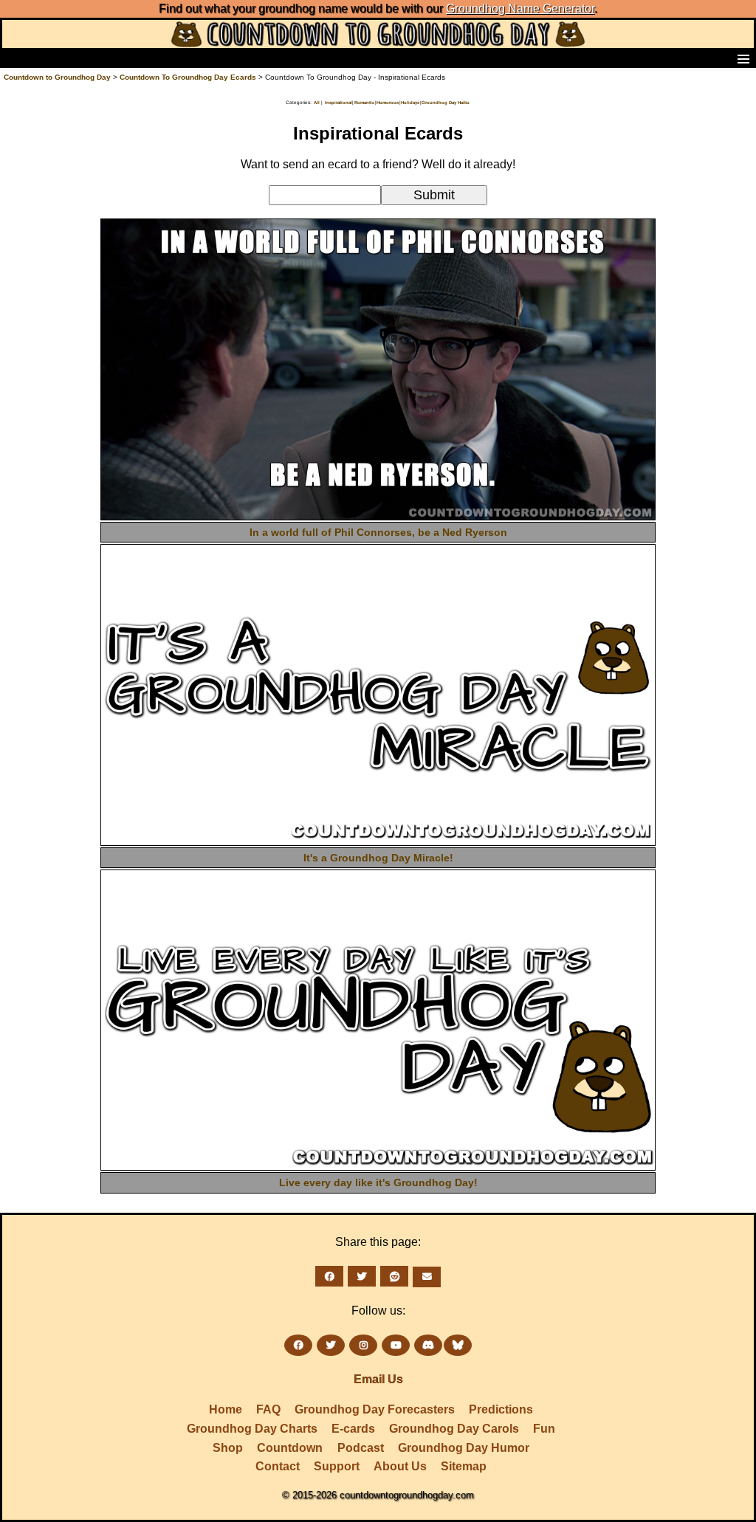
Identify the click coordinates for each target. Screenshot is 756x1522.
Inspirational (338, 102)
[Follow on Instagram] (363, 1345)
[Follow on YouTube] (396, 1345)
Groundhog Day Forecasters (375, 1409)
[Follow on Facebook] (298, 1345)
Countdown (290, 1448)
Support (337, 1466)
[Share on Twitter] (362, 1276)
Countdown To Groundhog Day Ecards (188, 77)
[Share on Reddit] (394, 1276)
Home (225, 1409)
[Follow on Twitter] (331, 1345)
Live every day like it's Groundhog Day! (378, 1182)
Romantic (364, 102)
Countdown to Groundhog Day (57, 77)
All (317, 102)
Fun (544, 1428)
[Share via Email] (427, 1277)
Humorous (388, 102)
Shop (228, 1448)
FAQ (268, 1409)
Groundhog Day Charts (252, 1428)
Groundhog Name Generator (520, 8)
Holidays (410, 102)
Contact (277, 1466)
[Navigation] (15, 58)
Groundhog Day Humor (463, 1448)
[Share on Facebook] (329, 1276)
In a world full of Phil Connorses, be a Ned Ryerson (378, 532)
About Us (400, 1466)
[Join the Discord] (428, 1345)
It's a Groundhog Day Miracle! (378, 858)
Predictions (501, 1409)
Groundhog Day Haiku (446, 102)
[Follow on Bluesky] (458, 1345)
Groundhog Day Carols (454, 1428)
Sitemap (464, 1466)
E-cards (353, 1428)
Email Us (378, 1379)
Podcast (360, 1448)
